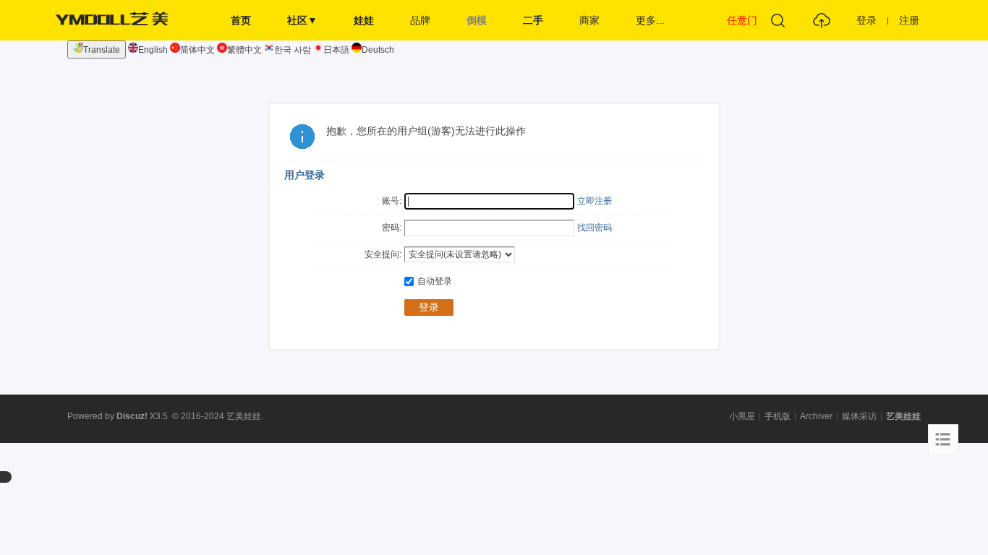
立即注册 (594, 201)
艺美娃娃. (244, 416)
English (153, 50)
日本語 (336, 50)
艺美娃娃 (903, 416)
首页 (241, 20)
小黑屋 (742, 416)
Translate (101, 50)
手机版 (778, 416)
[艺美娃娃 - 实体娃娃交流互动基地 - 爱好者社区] (115, 38)
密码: (391, 228)
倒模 (477, 20)
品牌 (420, 20)
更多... (650, 20)
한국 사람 (292, 50)
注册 (909, 20)
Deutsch (378, 50)
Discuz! (132, 416)
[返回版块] (943, 439)
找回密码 (594, 228)
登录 (866, 20)
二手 (533, 20)
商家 (589, 20)
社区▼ (302, 20)
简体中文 (197, 50)
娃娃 (364, 20)
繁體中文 (244, 50)
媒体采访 (859, 416)
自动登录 (434, 281)
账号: (391, 201)
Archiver (816, 416)
